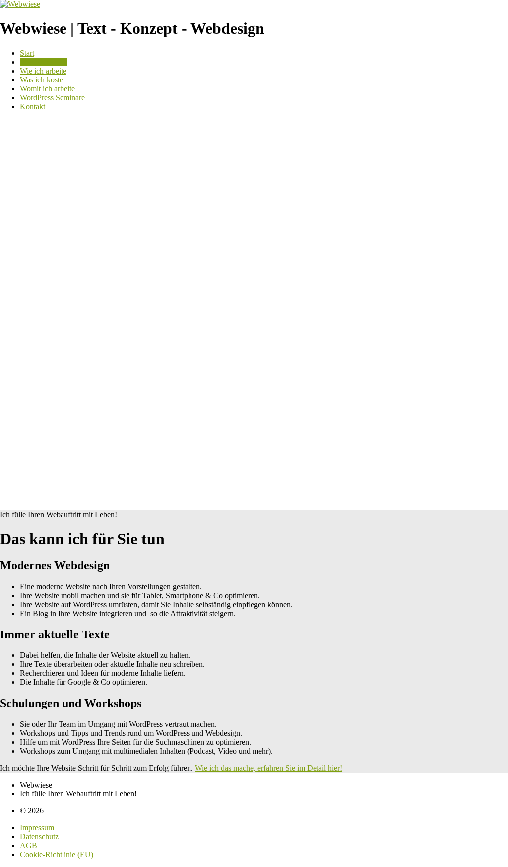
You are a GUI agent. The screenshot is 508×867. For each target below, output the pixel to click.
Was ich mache (43, 62)
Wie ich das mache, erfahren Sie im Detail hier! (268, 768)
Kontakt (32, 106)
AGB (28, 845)
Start (27, 53)
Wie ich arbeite (43, 71)
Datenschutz (39, 836)
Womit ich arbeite (47, 88)
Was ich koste (41, 80)
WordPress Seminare (52, 97)
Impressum (37, 827)
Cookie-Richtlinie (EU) (56, 854)
